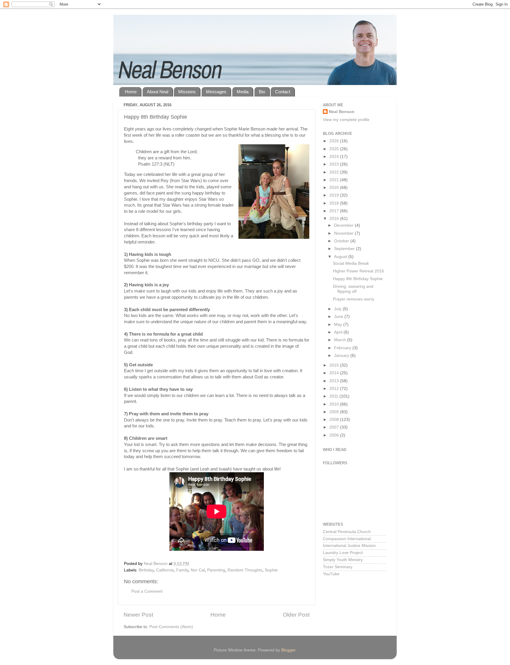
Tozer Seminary (337, 567)
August (341, 256)
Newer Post (138, 615)
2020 (334, 187)
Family (182, 570)
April (339, 332)
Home (131, 91)
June (339, 316)
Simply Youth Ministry (343, 560)
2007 (334, 427)
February (343, 348)
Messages (216, 91)
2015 (334, 365)
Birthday (146, 570)
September (345, 248)
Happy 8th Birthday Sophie (358, 279)
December (344, 225)
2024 (334, 156)
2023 (334, 164)
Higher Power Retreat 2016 (358, 271)
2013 (334, 381)
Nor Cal (198, 570)
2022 (334, 172)
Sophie (271, 570)
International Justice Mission (349, 545)
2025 (334, 149)
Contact (282, 91)
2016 (334, 218)
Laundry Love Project (343, 552)
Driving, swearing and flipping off (353, 288)
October (342, 241)
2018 (334, 203)
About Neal (157, 91)
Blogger (288, 650)
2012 (334, 388)
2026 (334, 141)
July (338, 309)
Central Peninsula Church (347, 532)
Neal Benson (341, 112)
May (338, 324)
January (342, 355)
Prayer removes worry (353, 299)
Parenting (216, 570)
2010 (334, 404)
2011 (334, 396)
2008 (334, 419)
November (344, 233)
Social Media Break (351, 263)
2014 (334, 373)
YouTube (331, 574)
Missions (187, 91)
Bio (262, 91)
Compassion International (347, 539)
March (340, 340)
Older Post (296, 615)
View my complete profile (346, 119)
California (165, 570)
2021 (334, 180)
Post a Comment (147, 591)
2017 (334, 211)
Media (243, 91)
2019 (334, 195)
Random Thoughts (245, 570)
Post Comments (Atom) (171, 627)
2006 (334, 435)
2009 (334, 412)
